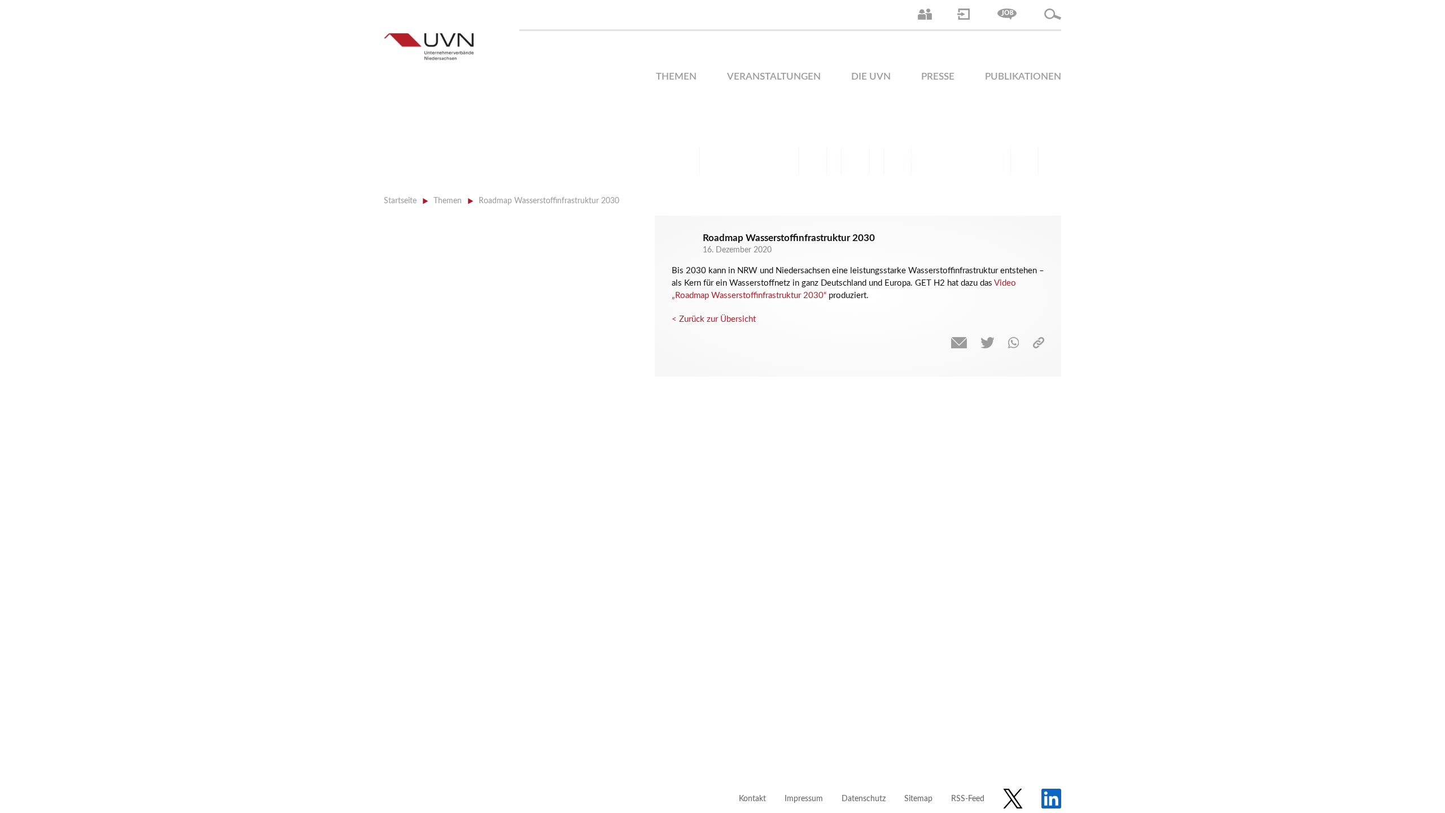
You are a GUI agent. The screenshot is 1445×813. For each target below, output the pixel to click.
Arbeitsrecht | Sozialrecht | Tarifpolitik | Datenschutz (686, 161)
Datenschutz (864, 799)
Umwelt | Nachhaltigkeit (982, 161)
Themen (676, 76)
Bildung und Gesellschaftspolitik (770, 161)
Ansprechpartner (925, 14)
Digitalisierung (897, 161)
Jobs (1007, 14)
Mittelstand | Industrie (855, 161)
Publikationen (1023, 76)
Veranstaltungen (774, 76)
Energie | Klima (940, 161)
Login (963, 14)
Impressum (804, 799)
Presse (937, 76)
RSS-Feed (967, 799)
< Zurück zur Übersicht (714, 319)
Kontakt (752, 799)
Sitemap (918, 799)
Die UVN (871, 76)
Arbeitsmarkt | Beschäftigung (728, 161)
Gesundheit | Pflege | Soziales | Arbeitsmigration (1024, 161)
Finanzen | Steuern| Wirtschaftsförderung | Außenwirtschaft (813, 161)
